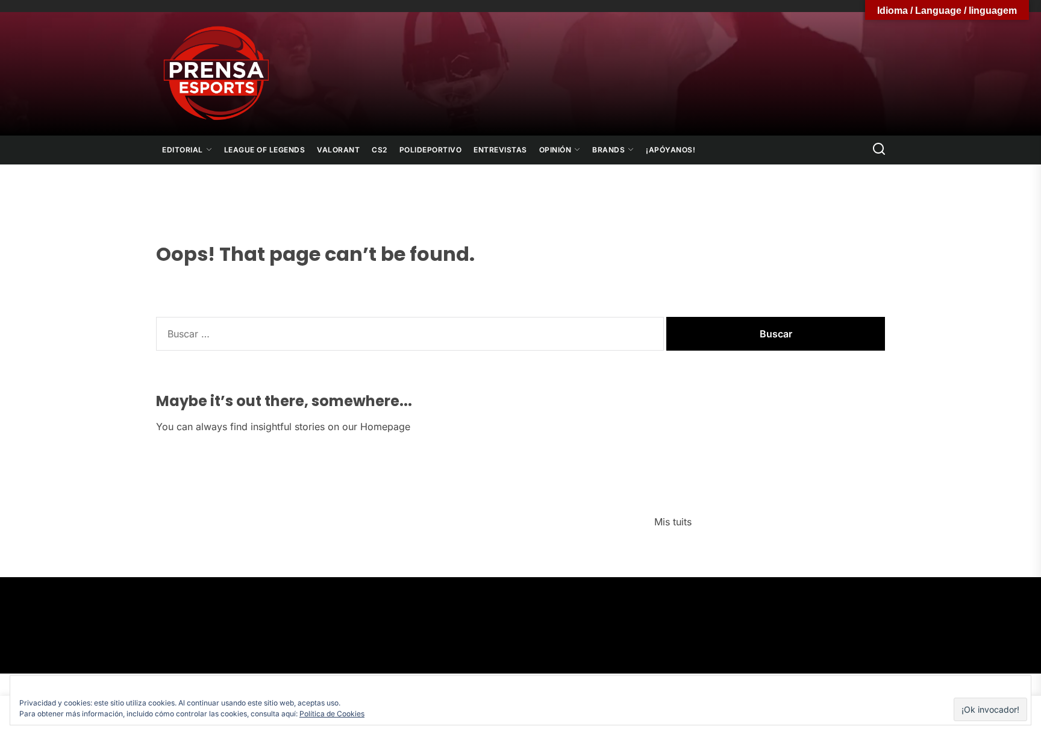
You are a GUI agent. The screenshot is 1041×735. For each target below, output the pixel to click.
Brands (608, 149)
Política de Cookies (331, 713)
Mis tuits (673, 522)
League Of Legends (264, 149)
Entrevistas (500, 149)
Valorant (338, 149)
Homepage (385, 427)
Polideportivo (430, 149)
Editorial (182, 149)
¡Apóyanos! (670, 149)
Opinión (555, 149)
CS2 (379, 149)
